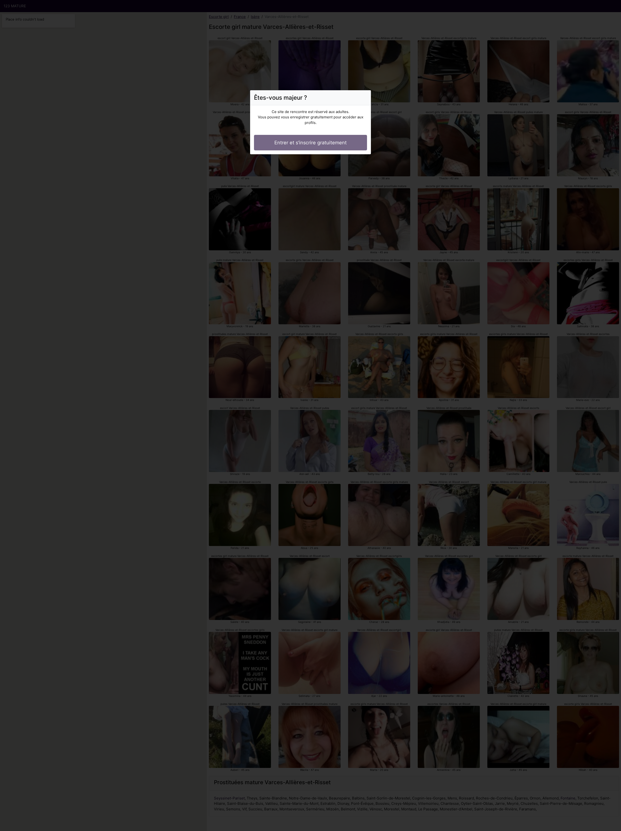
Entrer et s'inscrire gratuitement (310, 143)
